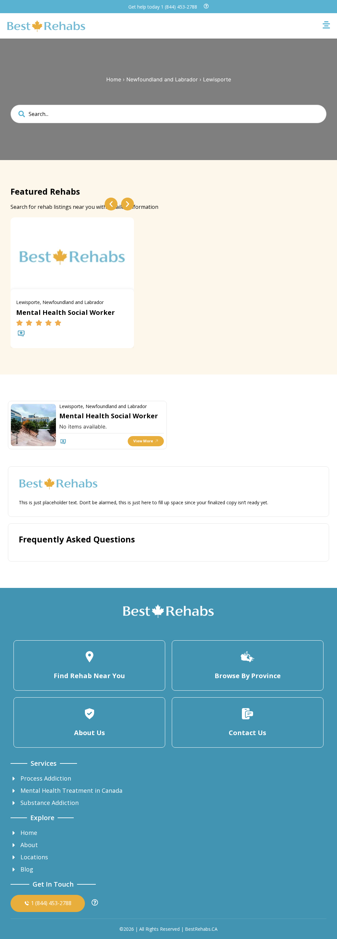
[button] (111, 204)
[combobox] (168, 114)
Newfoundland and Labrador (162, 79)
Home (113, 79)
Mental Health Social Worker (108, 415)
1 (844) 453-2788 (179, 7)
